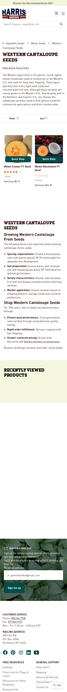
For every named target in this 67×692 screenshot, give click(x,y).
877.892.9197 (15, 621)
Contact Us (42, 687)
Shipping (41, 672)
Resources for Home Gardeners (14, 682)
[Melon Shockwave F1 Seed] (49, 149)
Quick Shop (18, 159)
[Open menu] (62, 13)
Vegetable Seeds (15, 43)
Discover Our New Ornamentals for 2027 (33, 2)
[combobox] (30, 24)
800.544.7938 (18, 618)
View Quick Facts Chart (16, 67)
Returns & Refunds (47, 677)
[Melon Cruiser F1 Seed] (18, 149)
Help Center (43, 667)
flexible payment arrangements (42, 341)
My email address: (14, 567)
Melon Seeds (38, 43)
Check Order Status (47, 682)
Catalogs (8, 667)
